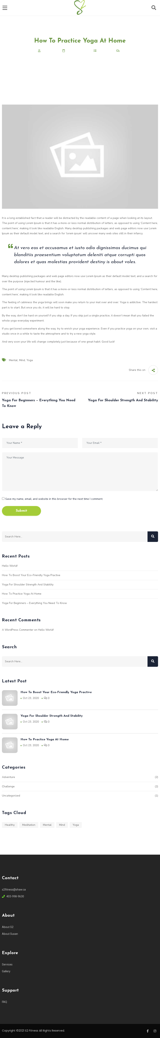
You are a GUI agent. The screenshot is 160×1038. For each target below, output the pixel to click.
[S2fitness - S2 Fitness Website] (80, 7)
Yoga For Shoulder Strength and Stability (27, 584)
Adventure (8, 777)
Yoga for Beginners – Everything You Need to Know (34, 603)
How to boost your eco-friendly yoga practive (31, 575)
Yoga (30, 360)
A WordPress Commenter (17, 630)
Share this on (137, 370)
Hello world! (10, 566)
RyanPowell (49, 51)
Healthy (10, 825)
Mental (13, 360)
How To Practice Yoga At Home (21, 594)
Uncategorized (11, 795)
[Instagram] (155, 1031)
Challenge (104, 51)
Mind (22, 360)
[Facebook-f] (148, 1031)
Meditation (28, 825)
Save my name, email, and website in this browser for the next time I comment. (54, 499)
